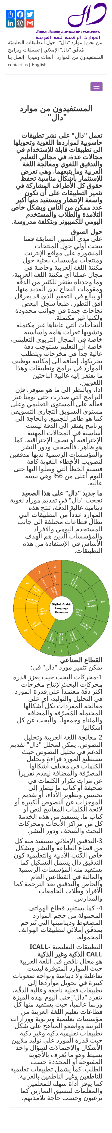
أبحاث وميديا (40, 57)
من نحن (93, 42)
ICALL (39, 946)
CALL (94, 953)
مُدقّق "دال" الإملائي (63, 50)
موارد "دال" (70, 42)
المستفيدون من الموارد (80, 57)
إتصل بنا (15, 57)
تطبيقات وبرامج (24, 50)
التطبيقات (45, 514)
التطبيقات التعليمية (76, 946)
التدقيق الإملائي (76, 840)
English (39, 64)
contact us (18, 64)
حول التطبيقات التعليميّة (32, 42)
